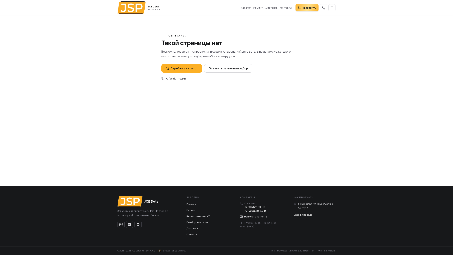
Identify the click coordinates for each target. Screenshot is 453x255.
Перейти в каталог (184, 68)
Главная (191, 204)
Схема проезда (303, 214)
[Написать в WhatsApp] (121, 224)
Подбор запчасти (197, 222)
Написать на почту (255, 216)
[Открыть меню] (332, 7)
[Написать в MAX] (138, 224)
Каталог (246, 7)
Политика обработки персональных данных (292, 250)
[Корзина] (323, 7)
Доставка (271, 7)
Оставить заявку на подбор (228, 68)
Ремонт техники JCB (198, 216)
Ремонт (258, 7)
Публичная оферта (326, 250)
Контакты (286, 7)
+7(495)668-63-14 (255, 210)
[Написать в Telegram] (129, 224)
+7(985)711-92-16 (176, 78)
